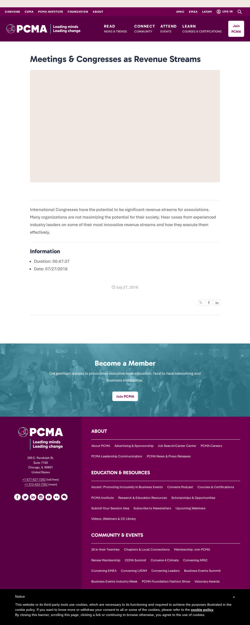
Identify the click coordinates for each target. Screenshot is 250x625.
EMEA (193, 11)
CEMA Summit (135, 560)
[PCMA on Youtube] (48, 497)
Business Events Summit (202, 571)
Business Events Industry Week (114, 581)
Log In (227, 11)
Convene (12, 11)
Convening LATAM (134, 571)
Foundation (78, 11)
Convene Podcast (180, 487)
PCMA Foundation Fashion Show (166, 581)
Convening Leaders (165, 571)
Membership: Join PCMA (192, 549)
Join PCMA (236, 29)
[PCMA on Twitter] (25, 497)
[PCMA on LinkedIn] (33, 497)
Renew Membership (105, 560)
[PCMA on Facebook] (17, 497)
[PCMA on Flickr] (56, 497)
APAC (180, 11)
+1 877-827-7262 (34, 480)
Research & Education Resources (142, 498)
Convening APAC (195, 560)
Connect (144, 28)
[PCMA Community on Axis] (64, 497)
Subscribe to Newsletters (152, 508)
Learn (202, 28)
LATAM (207, 11)
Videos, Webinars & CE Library (113, 519)
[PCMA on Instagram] (40, 497)
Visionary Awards (207, 581)
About (98, 11)
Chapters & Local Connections (147, 549)
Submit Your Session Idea (110, 508)
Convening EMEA (103, 571)
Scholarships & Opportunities (193, 498)
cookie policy (202, 610)
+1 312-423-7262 (36, 484)
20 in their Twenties (105, 549)
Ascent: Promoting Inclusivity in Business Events (127, 487)
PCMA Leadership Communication (116, 456)
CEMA (29, 11)
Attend (168, 28)
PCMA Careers (211, 446)
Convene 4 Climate (165, 560)
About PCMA (100, 446)
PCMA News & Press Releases (169, 456)
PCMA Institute (50, 11)
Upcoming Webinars (191, 508)
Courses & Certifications (216, 487)
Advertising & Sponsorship (134, 446)
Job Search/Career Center (177, 446)
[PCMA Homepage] (52, 28)
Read (115, 28)
